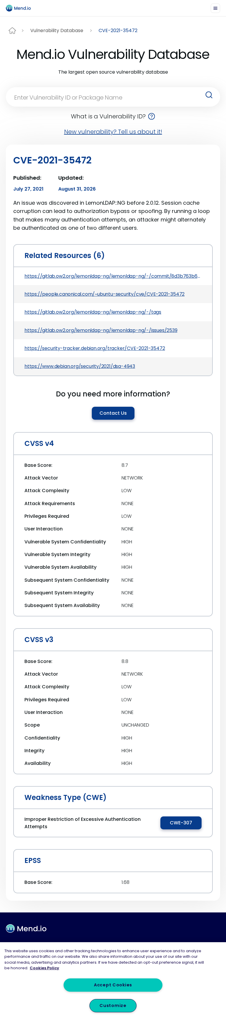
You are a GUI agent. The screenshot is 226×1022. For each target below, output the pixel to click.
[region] (113, 982)
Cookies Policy (44, 968)
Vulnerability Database (56, 30)
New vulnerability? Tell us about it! (113, 132)
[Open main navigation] (215, 8)
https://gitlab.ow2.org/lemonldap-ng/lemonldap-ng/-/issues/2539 (100, 330)
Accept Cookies (113, 985)
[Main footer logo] (26, 928)
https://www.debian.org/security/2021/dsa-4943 (79, 366)
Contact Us (113, 413)
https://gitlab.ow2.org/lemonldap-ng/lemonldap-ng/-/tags (92, 312)
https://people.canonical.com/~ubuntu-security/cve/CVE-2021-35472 (104, 294)
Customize (112, 1005)
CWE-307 (181, 822)
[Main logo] (21, 8)
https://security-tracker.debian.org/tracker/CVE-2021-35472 (94, 348)
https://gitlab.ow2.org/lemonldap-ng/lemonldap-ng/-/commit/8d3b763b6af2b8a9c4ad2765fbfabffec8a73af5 (113, 276)
